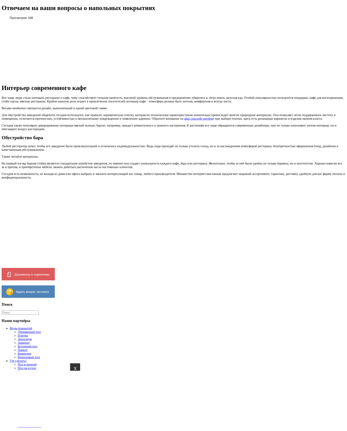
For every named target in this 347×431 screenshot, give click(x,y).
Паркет (23, 350)
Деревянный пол (29, 332)
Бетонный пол (27, 346)
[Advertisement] (120, 399)
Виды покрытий (21, 328)
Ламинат (24, 342)
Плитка (23, 335)
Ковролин (24, 353)
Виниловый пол (29, 357)
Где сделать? (18, 361)
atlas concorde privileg (198, 118)
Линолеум (25, 339)
